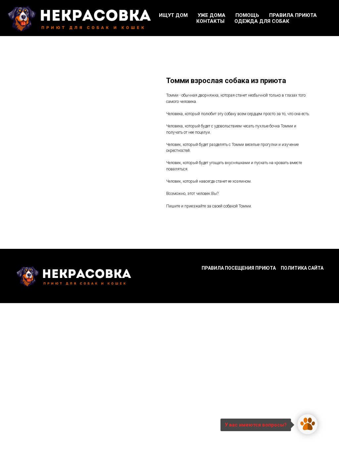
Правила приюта (293, 15)
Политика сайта (302, 268)
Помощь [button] (247, 15)
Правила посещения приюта (239, 268)
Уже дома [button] (211, 15)
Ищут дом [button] (173, 15)
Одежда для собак (261, 21)
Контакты (210, 21)
